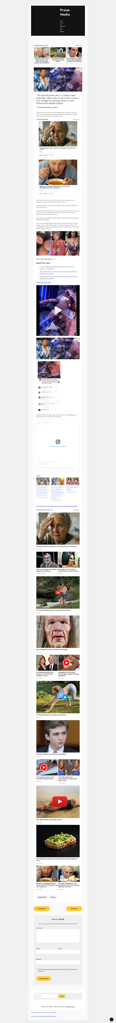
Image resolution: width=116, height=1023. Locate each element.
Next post (74, 908)
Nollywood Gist (42, 897)
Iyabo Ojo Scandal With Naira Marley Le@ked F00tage (72, 487)
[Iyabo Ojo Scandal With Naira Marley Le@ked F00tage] (72, 481)
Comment (39, 928)
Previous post (42, 908)
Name (39, 948)
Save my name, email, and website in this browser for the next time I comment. (57, 970)
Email (60, 948)
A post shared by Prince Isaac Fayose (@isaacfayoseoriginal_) (58, 468)
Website (38, 959)
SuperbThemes (70, 1006)
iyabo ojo (53, 897)
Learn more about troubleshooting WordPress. (44, 1016)
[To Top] (111, 1019)
